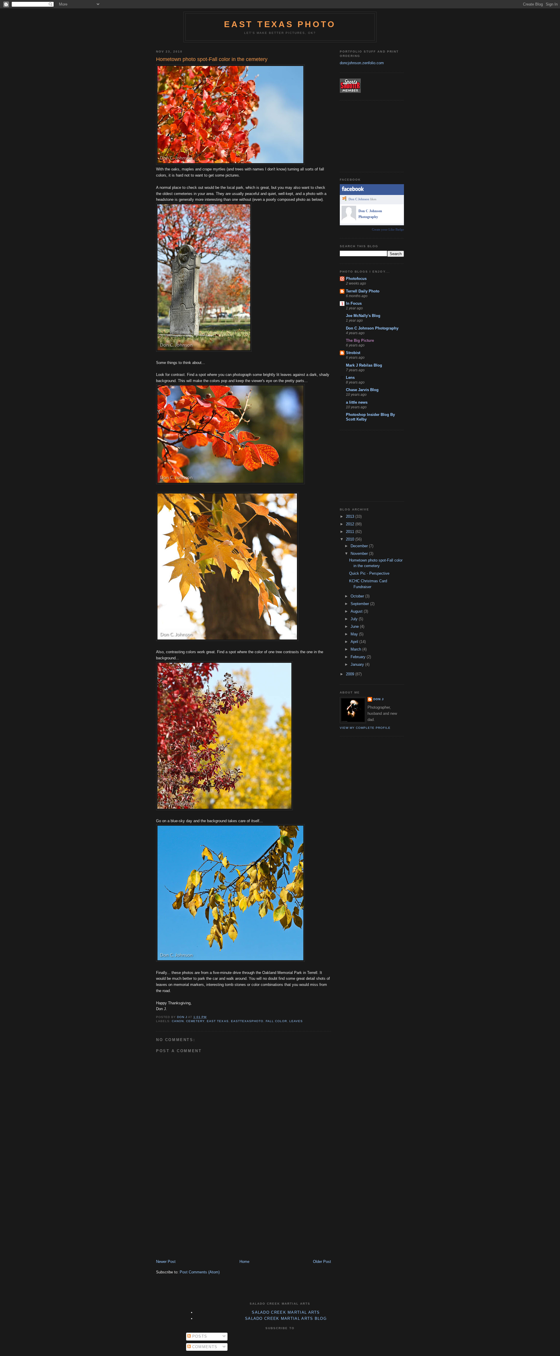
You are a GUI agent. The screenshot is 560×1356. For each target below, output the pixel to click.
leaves (296, 1021)
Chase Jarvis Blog (362, 390)
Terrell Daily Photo (362, 291)
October (358, 596)
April (355, 641)
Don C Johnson (359, 199)
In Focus (354, 303)
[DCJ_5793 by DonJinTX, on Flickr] (230, 960)
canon (178, 1021)
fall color (276, 1021)
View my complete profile (365, 727)
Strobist (353, 353)
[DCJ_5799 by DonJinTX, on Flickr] (204, 350)
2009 (350, 674)
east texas (217, 1021)
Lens (350, 377)
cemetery (195, 1021)
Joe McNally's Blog (363, 315)
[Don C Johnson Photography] (349, 219)
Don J (378, 699)
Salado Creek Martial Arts (286, 1312)
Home (244, 1261)
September (360, 604)
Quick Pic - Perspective (369, 573)
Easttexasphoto (247, 1021)
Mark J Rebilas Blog (364, 365)
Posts (199, 1336)
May (355, 634)
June (355, 626)
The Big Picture (360, 340)
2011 (350, 531)
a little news (357, 402)
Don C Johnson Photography (372, 328)
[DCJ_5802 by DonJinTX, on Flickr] (230, 483)
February (359, 657)
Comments (204, 1347)
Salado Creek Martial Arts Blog (286, 1318)
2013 (350, 516)
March (356, 649)
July (355, 619)
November (360, 553)
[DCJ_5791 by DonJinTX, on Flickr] (224, 809)
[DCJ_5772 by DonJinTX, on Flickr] (230, 163)
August (357, 611)
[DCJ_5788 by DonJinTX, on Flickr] (227, 639)
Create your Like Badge (388, 229)
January (358, 664)
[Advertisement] (200, 1218)
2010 (350, 539)
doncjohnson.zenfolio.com (362, 63)
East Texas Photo (280, 24)
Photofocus (356, 278)
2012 (350, 524)
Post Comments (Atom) (200, 1272)
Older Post (322, 1261)
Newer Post (166, 1261)
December (360, 546)
